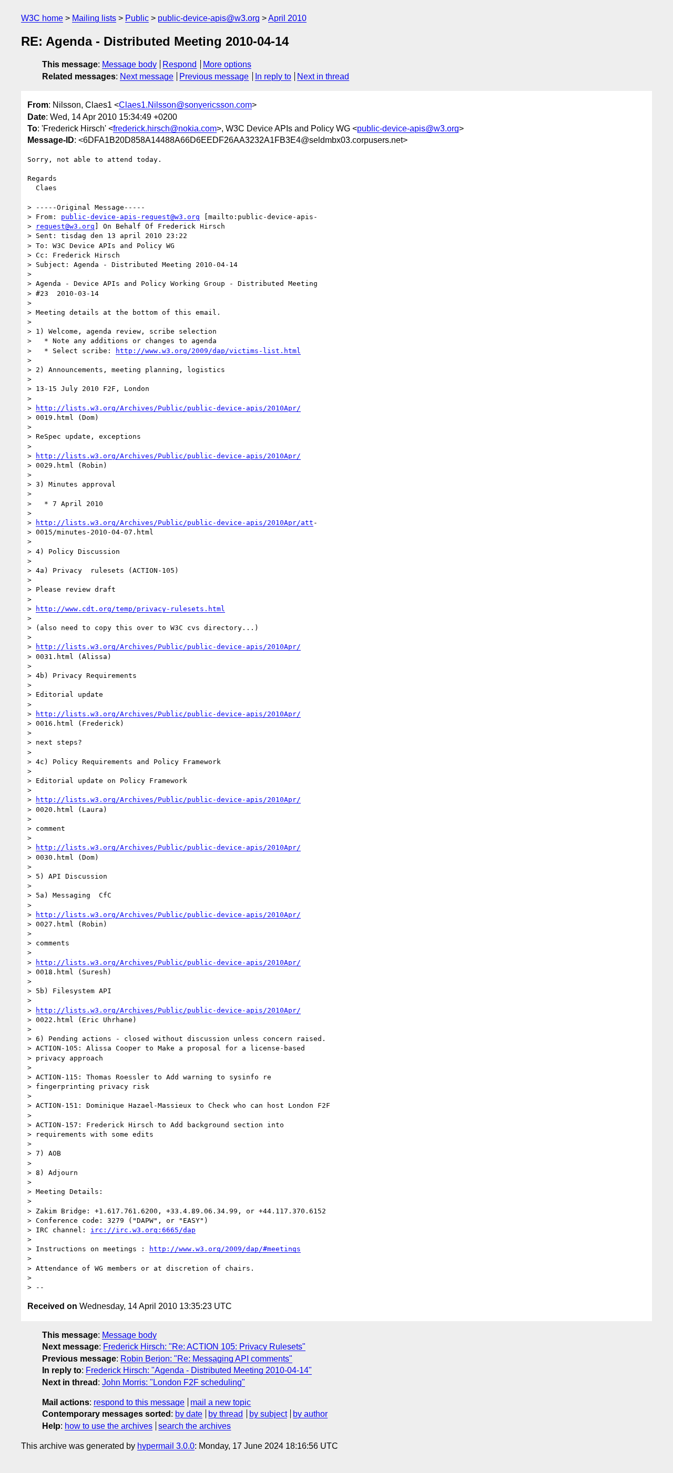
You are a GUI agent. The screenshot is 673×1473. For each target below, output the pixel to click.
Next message (147, 76)
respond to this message (139, 1402)
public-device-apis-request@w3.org (130, 217)
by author (310, 1413)
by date (188, 1413)
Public (137, 18)
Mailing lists (94, 18)
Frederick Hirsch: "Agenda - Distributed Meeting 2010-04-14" (199, 1370)
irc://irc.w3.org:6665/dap (143, 1230)
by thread (225, 1413)
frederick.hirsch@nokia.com (165, 128)
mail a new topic (220, 1402)
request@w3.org (65, 226)
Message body (129, 64)
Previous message (214, 76)
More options (227, 64)
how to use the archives (108, 1426)
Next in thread (323, 76)
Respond (179, 64)
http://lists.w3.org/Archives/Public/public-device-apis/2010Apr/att (174, 523)
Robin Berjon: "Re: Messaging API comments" (206, 1358)
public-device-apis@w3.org (209, 18)
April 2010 (287, 18)
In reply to (273, 76)
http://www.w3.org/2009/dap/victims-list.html (208, 351)
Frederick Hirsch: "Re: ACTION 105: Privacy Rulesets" (204, 1346)
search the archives (194, 1426)
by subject (268, 1413)
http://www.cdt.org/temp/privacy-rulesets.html (130, 609)
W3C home (42, 18)
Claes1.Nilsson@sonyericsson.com (185, 104)
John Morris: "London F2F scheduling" (173, 1382)
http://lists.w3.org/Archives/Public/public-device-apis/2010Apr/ (168, 408)
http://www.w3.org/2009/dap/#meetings (225, 1249)
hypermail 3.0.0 (166, 1445)
